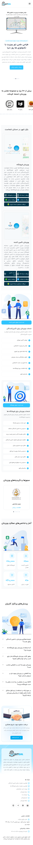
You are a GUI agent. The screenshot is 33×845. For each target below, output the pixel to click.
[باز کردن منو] (30, 4)
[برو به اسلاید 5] (19, 511)
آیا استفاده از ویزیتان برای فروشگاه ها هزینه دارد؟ (19, 649)
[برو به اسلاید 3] (17, 78)
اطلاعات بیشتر (16, 507)
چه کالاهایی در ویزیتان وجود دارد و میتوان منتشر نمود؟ (20, 675)
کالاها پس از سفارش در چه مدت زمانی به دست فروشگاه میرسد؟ (18, 683)
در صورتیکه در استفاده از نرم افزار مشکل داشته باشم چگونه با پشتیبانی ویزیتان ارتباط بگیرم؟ (18, 693)
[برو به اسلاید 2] (15, 78)
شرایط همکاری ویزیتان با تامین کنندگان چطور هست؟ (18, 640)
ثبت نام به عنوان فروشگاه (16, 405)
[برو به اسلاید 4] (18, 78)
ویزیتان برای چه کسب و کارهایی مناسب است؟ (18, 666)
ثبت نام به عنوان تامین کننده (16, 322)
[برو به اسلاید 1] (14, 78)
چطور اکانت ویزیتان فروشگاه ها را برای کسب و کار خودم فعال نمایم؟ (19, 658)
